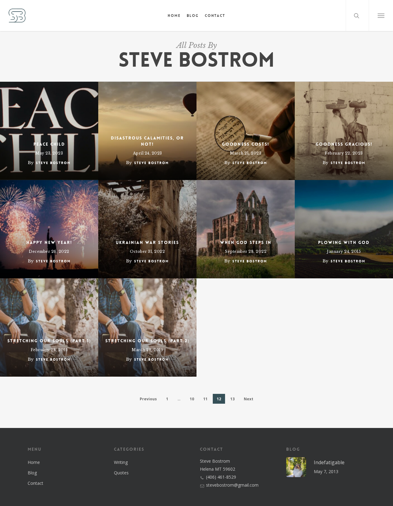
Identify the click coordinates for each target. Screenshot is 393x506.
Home (34, 462)
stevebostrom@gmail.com (232, 485)
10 (192, 399)
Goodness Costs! (245, 144)
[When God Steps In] (245, 229)
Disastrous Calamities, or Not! (147, 141)
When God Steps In (245, 242)
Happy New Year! (49, 242)
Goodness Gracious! (344, 144)
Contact (35, 483)
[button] (381, 15)
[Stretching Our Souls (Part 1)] (49, 327)
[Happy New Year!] (49, 229)
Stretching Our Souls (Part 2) (147, 340)
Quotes (121, 473)
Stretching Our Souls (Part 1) (49, 340)
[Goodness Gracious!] (344, 131)
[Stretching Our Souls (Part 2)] (147, 327)
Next (248, 399)
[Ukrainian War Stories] (147, 229)
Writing (121, 462)
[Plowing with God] (344, 229)
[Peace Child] (49, 131)
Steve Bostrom (53, 163)
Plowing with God (344, 242)
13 (232, 399)
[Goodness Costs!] (245, 131)
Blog (32, 473)
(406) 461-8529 (221, 477)
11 (205, 399)
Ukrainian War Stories (147, 242)
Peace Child (49, 144)
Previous (148, 399)
